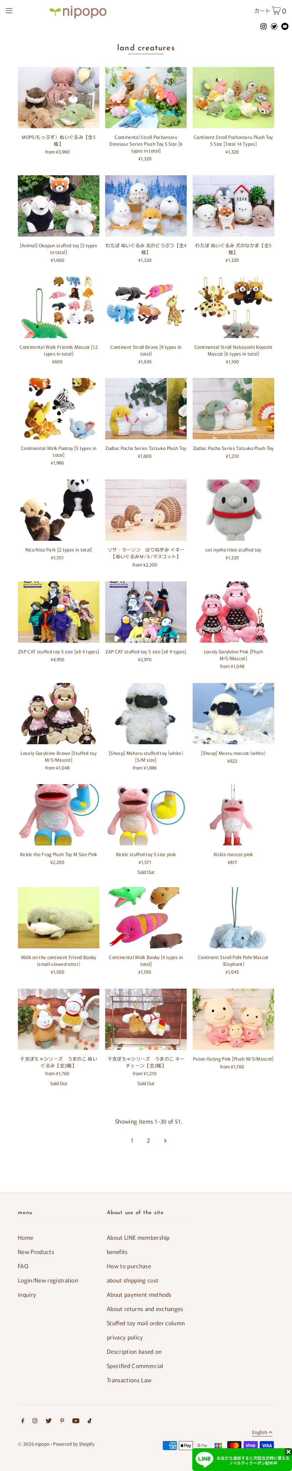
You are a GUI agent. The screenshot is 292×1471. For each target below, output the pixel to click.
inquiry (27, 1294)
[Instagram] (34, 1422)
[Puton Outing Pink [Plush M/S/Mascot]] (233, 1019)
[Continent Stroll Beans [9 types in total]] (146, 307)
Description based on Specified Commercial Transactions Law (135, 1365)
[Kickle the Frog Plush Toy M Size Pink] (58, 814)
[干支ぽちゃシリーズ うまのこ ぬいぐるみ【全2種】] (58, 1019)
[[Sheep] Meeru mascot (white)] (233, 713)
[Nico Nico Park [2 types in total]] (58, 510)
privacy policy (125, 1337)
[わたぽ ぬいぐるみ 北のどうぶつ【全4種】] (146, 206)
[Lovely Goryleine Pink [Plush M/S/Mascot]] (233, 612)
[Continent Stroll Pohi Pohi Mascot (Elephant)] (233, 917)
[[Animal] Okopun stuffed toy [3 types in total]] (58, 206)
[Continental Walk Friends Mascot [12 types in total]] (58, 307)
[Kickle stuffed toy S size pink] (146, 814)
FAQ (23, 1266)
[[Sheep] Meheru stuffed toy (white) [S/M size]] (146, 713)
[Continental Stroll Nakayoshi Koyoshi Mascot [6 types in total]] (233, 307)
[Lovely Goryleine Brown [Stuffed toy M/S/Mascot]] (58, 713)
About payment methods (139, 1294)
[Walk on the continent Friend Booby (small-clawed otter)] (58, 917)
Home (25, 1237)
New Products (36, 1251)
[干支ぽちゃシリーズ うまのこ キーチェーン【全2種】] (146, 1019)
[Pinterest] (62, 1422)
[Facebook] (22, 1422)
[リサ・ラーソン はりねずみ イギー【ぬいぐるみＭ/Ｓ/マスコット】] (146, 510)
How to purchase (129, 1266)
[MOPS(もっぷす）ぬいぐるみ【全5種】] (58, 97)
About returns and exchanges (145, 1308)
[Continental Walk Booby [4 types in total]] (146, 917)
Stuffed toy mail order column (146, 1323)
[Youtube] (75, 1422)
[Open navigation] (25, 9)
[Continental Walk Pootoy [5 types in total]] (58, 408)
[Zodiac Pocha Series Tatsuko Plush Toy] (146, 408)
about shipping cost (132, 1280)
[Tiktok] (90, 1422)
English (259, 1432)
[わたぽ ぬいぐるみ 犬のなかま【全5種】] (233, 206)
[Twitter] (49, 1422)
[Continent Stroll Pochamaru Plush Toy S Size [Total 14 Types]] (233, 97)
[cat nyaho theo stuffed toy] (233, 510)
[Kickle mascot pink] (233, 814)
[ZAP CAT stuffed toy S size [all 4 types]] (58, 612)
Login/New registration (48, 1280)
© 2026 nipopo (33, 1443)
